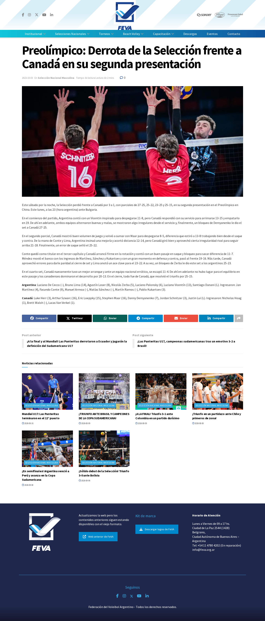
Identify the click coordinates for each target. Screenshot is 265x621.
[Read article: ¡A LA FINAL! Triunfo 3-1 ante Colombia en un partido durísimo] (160, 391)
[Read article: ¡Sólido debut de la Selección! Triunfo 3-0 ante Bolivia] (104, 448)
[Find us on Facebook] (23, 15)
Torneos (104, 34)
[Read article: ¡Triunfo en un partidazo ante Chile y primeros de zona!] (217, 391)
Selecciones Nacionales (70, 34)
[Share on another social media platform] (239, 318)
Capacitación (161, 34)
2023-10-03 (27, 78)
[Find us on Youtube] (44, 15)
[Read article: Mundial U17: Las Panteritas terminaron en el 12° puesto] (47, 391)
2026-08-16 (28, 423)
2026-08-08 (199, 423)
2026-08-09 (85, 423)
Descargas (190, 34)
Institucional (33, 34)
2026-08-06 (85, 480)
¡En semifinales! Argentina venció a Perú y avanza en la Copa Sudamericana (45, 475)
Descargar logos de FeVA (159, 529)
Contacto (234, 34)
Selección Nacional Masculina (56, 78)
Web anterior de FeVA (100, 536)
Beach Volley (131, 34)
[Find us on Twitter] (36, 15)
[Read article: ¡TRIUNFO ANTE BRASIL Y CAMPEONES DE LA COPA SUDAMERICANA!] (104, 391)
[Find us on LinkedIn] (51, 15)
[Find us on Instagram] (29, 15)
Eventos (212, 34)
